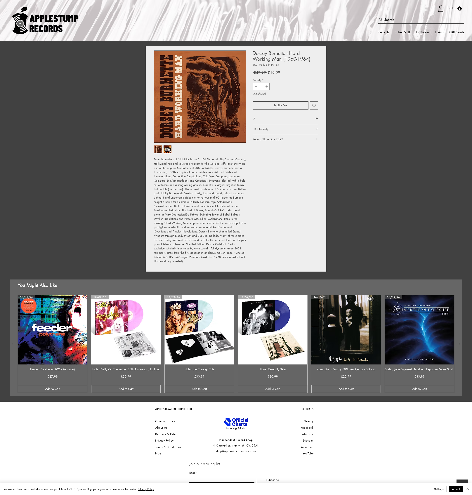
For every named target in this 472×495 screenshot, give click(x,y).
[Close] (467, 489)
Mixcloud (307, 447)
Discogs (308, 440)
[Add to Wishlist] (314, 105)
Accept (456, 489)
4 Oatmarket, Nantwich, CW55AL (236, 445)
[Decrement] (255, 86)
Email (193, 472)
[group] (236, 344)
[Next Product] (459, 344)
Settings (439, 489)
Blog (158, 453)
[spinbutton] (261, 86)
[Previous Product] (12, 344)
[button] (440, 8)
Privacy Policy (146, 489)
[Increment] (267, 86)
